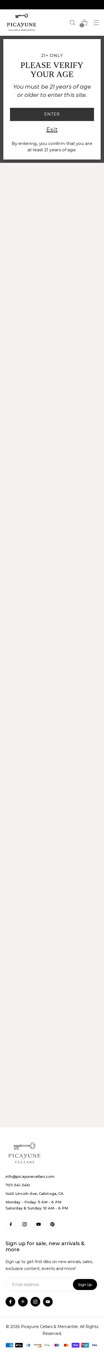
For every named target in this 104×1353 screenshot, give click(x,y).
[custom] (11, 1224)
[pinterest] (23, 1302)
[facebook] (10, 1302)
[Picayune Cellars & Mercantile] (21, 23)
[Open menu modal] (96, 22)
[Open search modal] (72, 22)
